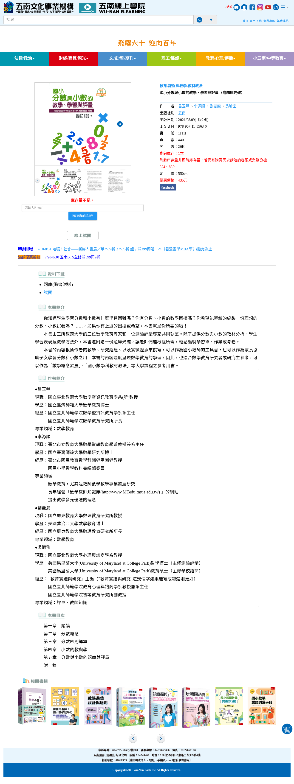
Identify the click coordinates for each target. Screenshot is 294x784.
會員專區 (269, 21)
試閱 (48, 292)
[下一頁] (127, 180)
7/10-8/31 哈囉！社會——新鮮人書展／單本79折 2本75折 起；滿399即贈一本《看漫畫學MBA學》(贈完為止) (125, 249)
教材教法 (195, 86)
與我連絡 (283, 21)
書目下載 (256, 21)
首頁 (245, 21)
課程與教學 (177, 86)
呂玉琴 (183, 106)
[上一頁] (37, 180)
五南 (182, 113)
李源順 (199, 106)
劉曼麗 (215, 106)
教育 (163, 86)
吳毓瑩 (230, 106)
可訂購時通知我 (82, 216)
